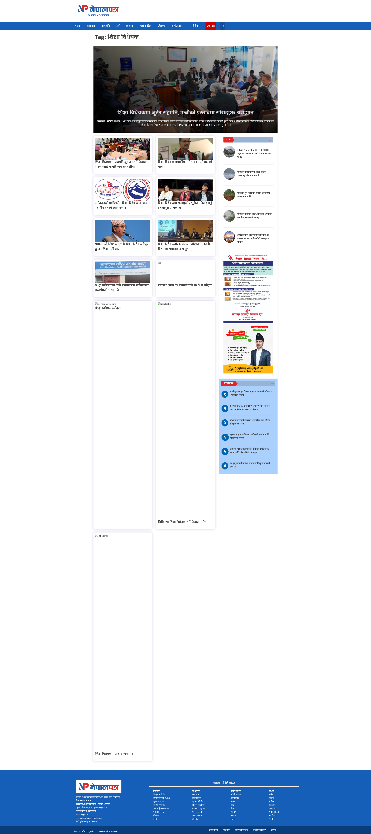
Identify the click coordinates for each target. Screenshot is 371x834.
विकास (272, 805)
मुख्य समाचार (158, 802)
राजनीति (106, 26)
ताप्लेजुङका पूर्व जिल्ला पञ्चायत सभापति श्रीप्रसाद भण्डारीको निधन (251, 393)
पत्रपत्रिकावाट (158, 812)
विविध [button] (195, 26)
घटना (233, 819)
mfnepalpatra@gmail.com (89, 818)
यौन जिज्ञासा (197, 812)
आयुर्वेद (195, 819)
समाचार (91, 26)
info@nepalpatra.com (86, 822)
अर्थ (117, 26)
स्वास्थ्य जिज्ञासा (198, 809)
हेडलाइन (156, 791)
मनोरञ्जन (177, 26)
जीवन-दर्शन (236, 791)
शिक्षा (271, 791)
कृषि (271, 795)
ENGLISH (211, 26)
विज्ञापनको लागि (259, 830)
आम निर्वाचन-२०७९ (161, 798)
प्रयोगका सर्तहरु (241, 830)
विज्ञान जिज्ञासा (198, 805)
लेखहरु (156, 815)
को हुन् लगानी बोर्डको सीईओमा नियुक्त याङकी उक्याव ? (250, 465)
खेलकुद (161, 26)
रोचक (271, 798)
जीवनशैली (196, 798)
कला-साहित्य (145, 26)
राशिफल (273, 815)
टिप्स (233, 809)
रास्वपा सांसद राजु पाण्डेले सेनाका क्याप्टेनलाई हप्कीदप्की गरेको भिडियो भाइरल (249, 450)
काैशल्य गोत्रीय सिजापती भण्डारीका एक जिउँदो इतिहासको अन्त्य (250, 422)
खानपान (195, 795)
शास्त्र (233, 802)
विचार (155, 819)
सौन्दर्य (233, 812)
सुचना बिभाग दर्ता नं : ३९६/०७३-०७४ (91, 808)
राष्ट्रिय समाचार (159, 805)
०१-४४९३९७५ (82, 815)
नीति (232, 805)
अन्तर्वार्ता (273, 809)
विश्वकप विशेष (159, 795)
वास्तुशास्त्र (235, 798)
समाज (233, 815)
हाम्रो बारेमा (213, 830)
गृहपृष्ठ (78, 26)
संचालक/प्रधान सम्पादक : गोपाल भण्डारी (93, 804)
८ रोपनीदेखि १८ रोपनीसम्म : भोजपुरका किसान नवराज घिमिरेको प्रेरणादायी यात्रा (250, 407)
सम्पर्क (273, 830)
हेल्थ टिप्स (196, 791)
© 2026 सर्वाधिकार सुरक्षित (84, 831)
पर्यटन (271, 802)
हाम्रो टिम (226, 830)
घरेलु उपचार (197, 815)
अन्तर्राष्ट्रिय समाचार (161, 809)
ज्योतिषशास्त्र (236, 795)
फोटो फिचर (274, 812)
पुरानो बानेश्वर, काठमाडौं (86, 811)
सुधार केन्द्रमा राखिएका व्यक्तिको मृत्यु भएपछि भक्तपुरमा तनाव (250, 436)
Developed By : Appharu (109, 831)
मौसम (271, 819)
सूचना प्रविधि (197, 802)
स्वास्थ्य (129, 26)
